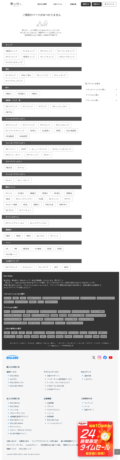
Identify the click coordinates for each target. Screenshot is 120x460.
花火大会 (49, 205)
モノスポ (81, 343)
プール (21, 168)
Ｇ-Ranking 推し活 (67, 345)
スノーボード (24, 180)
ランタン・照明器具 (98, 311)
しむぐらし (88, 379)
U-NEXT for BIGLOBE (55, 386)
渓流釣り (22, 94)
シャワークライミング (15, 131)
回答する (97, 4)
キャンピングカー (60, 106)
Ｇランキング (14, 343)
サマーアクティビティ (14, 161)
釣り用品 (63, 315)
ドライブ (43, 106)
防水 (43, 336)
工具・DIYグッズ (34, 323)
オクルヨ (31, 343)
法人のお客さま (13, 398)
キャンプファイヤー (25, 199)
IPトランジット (15, 426)
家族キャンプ (12, 51)
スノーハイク (43, 75)
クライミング (12, 125)
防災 (66, 267)
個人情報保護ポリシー (69, 441)
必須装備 (35, 336)
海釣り (9, 94)
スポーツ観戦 (12, 205)
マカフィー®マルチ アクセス (21, 430)
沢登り (33, 131)
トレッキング (60, 75)
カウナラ (89, 343)
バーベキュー (26, 210)
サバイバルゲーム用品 (86, 319)
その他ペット (12, 254)
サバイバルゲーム (12, 217)
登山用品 (54, 315)
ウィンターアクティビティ (15, 174)
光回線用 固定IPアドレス (19, 416)
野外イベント (10, 187)
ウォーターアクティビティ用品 (33, 319)
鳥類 (60, 249)
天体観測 (10, 136)
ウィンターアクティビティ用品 (96, 315)
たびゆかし (105, 343)
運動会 (69, 193)
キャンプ (9, 45)
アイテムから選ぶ (92, 95)
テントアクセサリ (33, 311)
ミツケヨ (97, 343)
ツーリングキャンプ (67, 51)
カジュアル (93, 332)
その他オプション (53, 389)
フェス (9, 193)
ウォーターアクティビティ (15, 143)
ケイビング (45, 125)
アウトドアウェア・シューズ (54, 319)
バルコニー (28, 267)
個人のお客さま (13, 366)
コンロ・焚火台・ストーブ (13, 315)
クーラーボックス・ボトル (81, 311)
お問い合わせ (11, 441)
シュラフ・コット (64, 311)
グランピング (12, 57)
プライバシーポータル (15, 445)
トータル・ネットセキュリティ (58, 382)
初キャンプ (50, 332)
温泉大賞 (87, 375)
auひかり (13, 379)
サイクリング (12, 106)
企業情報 (47, 398)
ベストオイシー (71, 343)
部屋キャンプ (29, 57)
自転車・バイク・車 (13, 100)
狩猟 (58, 131)
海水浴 (9, 168)
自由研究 (24, 136)
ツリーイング (29, 125)
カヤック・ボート (14, 155)
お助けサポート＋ (53, 375)
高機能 (97, 336)
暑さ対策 (51, 336)
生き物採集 (71, 131)
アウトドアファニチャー (49, 311)
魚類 (49, 249)
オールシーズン (39, 332)
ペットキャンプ (47, 57)
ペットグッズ (60, 323)
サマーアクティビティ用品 (13, 319)
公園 (41, 199)
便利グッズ (103, 332)
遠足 (8, 199)
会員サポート (89, 410)
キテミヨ (61, 343)
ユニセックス (78, 336)
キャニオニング (63, 125)
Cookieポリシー (32, 445)
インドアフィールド (39, 223)
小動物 (38, 249)
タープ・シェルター (18, 311)
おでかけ (10, 210)
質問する (86, 4)
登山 (7, 69)
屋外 (8, 236)
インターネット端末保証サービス (59, 379)
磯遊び (33, 193)
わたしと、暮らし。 (50, 343)
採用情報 (50, 416)
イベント (54, 236)
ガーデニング (12, 267)
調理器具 (27, 315)
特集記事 (73, 4)
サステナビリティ (53, 410)
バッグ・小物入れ (71, 319)
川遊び (21, 193)
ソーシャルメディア (54, 423)
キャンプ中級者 (61, 332)
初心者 (20, 336)
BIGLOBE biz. (15, 403)
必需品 (27, 336)
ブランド (50, 406)
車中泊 (9, 112)
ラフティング (33, 155)
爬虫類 (26, 249)
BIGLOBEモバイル (17, 382)
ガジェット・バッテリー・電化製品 (15, 323)
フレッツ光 (14, 410)
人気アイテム (57, 4)
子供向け (68, 336)
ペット (8, 242)
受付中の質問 (42, 4)
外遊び (57, 193)
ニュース (50, 413)
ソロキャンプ (29, 51)
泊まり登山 (26, 75)
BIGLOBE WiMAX (16, 386)
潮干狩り (63, 205)
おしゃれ (83, 332)
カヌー (47, 155)
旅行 (29, 236)
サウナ (68, 199)
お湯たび (39, 343)
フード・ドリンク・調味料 (41, 315)
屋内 (19, 236)
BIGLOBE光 (14, 375)
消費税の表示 (24, 441)
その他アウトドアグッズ (75, 323)
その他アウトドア (12, 261)
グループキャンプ (67, 57)
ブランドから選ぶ (92, 100)
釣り (7, 87)
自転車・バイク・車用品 (76, 315)
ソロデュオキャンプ (14, 62)
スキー (9, 180)
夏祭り (37, 205)
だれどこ (23, 343)
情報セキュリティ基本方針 (73, 445)
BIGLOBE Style (53, 420)
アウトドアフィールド (15, 223)
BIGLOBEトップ (25, 449)
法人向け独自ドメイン (18, 433)
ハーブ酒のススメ (53, 346)
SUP (24, 149)
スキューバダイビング (62, 149)
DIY (56, 267)
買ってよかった (9, 336)
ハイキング (11, 75)
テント (7, 311)
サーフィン (11, 149)
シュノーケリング (40, 149)
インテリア (44, 267)
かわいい (88, 336)
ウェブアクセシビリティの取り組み (45, 441)
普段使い (9, 230)
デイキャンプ (46, 51)
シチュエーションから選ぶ (95, 89)
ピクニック (54, 199)
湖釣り (35, 94)
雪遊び (45, 193)
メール (86, 406)
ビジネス (41, 236)
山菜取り (46, 131)
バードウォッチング (14, 81)
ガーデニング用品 (48, 323)
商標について (11, 449)
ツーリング (28, 106)
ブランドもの (74, 332)
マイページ (110, 4)
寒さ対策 (60, 336)
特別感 (104, 336)
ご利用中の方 (86, 398)
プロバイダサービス (17, 413)
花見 (26, 205)
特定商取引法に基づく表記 (50, 445)
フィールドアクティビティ (15, 119)
